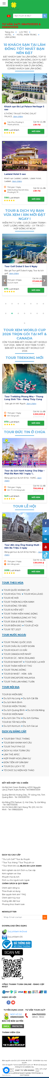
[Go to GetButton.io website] (6, 1075)
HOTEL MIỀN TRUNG (27, 35)
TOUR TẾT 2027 (12, 629)
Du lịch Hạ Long (12, 698)
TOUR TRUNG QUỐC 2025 (18, 642)
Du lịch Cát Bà (30, 698)
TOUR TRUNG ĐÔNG (15, 670)
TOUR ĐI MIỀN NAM (12, 714)
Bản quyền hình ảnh (11, 894)
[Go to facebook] (6, 1070)
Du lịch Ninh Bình (13, 702)
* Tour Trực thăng (10, 862)
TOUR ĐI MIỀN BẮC (12, 694)
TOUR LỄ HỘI (31, 625)
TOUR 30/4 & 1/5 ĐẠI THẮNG (18, 621)
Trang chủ (9, 32)
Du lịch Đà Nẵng (36, 710)
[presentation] (4, 280)
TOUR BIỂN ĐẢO (12, 625)
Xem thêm (18, 116)
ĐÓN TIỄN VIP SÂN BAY (16, 762)
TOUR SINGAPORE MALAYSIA (19, 678)
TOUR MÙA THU (12, 594)
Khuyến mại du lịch (10, 877)
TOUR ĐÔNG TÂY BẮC (15, 606)
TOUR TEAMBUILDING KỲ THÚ (20, 617)
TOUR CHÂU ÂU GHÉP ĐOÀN (19, 646)
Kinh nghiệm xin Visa (11, 873)
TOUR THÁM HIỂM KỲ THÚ (18, 666)
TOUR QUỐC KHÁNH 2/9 (17, 590)
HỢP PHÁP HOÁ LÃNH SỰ (17, 758)
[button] (6, 304)
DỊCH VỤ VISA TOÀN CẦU (17, 750)
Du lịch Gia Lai (30, 726)
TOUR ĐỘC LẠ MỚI (35, 662)
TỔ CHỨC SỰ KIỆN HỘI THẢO (19, 770)
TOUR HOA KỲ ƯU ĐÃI (15, 650)
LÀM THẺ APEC (12, 754)
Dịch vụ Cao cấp (28, 870)
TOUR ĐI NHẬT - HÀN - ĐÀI (18, 674)
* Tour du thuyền (22, 859)
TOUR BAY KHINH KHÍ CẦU (18, 742)
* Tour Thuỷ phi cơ (26, 862)
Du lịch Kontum (12, 726)
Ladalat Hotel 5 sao (15, 174)
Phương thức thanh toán (13, 904)
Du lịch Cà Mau (31, 718)
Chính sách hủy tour (11, 898)
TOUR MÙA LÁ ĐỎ (33, 594)
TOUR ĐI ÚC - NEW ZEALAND (19, 658)
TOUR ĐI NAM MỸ (13, 662)
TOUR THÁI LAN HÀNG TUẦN (19, 681)
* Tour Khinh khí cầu (11, 866)
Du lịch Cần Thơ (12, 718)
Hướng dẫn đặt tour (11, 901)
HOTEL (8, 35)
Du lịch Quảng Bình (14, 710)
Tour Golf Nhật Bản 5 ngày (19, 266)
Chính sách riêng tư (11, 888)
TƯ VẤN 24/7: (21, 26)
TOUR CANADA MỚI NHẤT (17, 654)
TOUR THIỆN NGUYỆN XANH (19, 602)
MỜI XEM (36, 131)
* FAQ (23, 894)
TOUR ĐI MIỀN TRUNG (14, 706)
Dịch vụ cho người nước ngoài (15, 880)
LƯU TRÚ (23, 32)
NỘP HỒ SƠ (16, 1014)
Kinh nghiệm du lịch (11, 870)
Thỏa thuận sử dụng (11, 891)
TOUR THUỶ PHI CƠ (14, 746)
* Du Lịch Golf (8, 859)
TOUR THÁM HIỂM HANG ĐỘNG (21, 613)
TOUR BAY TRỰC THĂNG (17, 739)
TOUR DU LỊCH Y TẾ (14, 766)
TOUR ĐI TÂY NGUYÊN (14, 722)
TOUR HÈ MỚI (11, 598)
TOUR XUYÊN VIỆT (14, 610)
